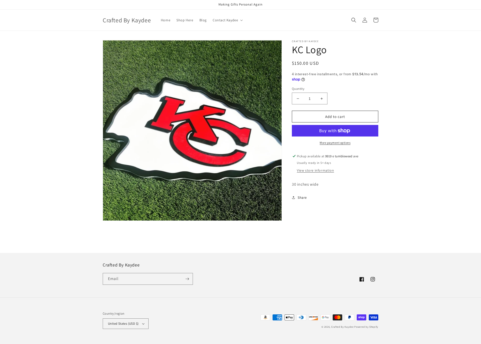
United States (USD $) (123, 323)
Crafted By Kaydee (342, 326)
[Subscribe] (187, 279)
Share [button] (302, 197)
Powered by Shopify (366, 326)
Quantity (298, 89)
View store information (315, 170)
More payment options (335, 143)
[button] (227, 20)
